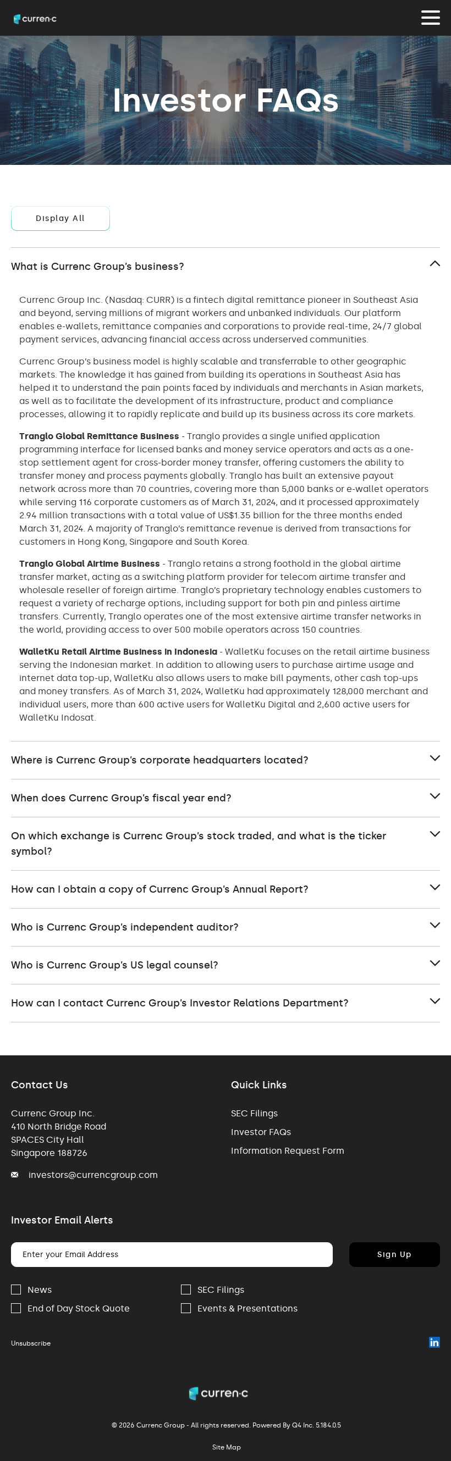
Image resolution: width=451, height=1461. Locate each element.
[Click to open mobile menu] (430, 19)
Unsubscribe (31, 1343)
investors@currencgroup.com (93, 1175)
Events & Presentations (247, 1308)
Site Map (226, 1447)
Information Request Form (287, 1150)
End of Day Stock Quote (79, 1308)
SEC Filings (254, 1113)
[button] (225, 266)
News (40, 1290)
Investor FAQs (261, 1132)
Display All (60, 218)
